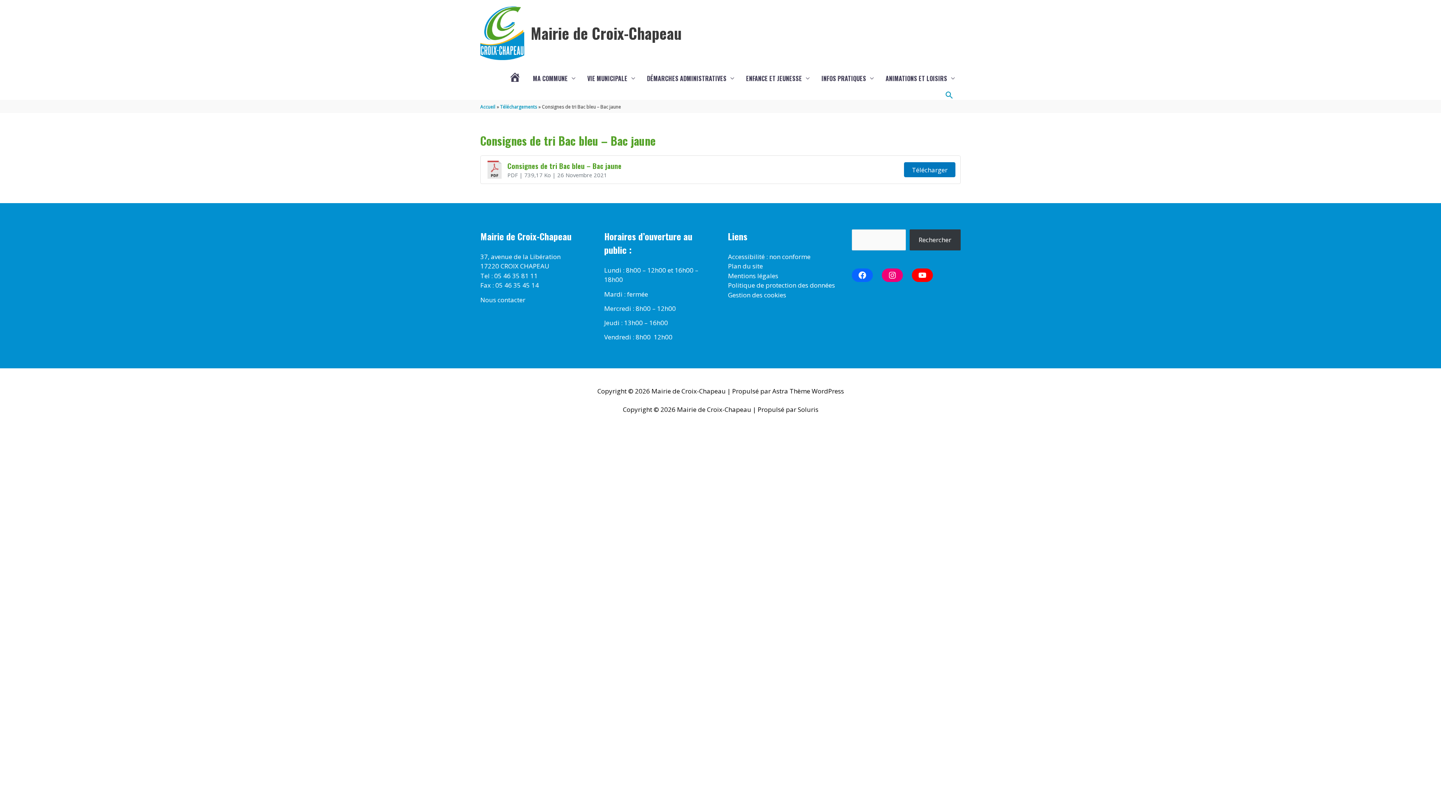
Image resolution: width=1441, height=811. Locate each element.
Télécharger (930, 170)
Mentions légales (753, 275)
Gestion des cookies (757, 295)
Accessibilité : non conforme (769, 256)
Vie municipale (607, 78)
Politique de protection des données (781, 285)
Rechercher (935, 239)
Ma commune (550, 78)
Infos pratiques (843, 78)
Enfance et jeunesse (774, 78)
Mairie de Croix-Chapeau (606, 33)
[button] (949, 95)
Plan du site (745, 266)
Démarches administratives (687, 78)
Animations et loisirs (916, 78)
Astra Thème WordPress (808, 391)
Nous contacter (502, 299)
